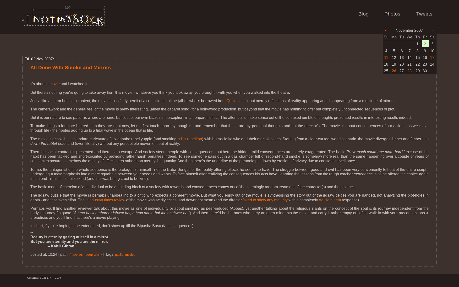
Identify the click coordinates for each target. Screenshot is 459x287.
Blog (363, 14)
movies (130, 254)
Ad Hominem (330, 200)
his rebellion (191, 139)
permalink (94, 254)
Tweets (424, 14)
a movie (53, 84)
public (119, 254)
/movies (76, 254)
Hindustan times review (105, 200)
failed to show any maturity (265, 200)
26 (394, 71)
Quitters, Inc (236, 101)
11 (386, 58)
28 (409, 71)
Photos (392, 14)
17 (432, 58)
